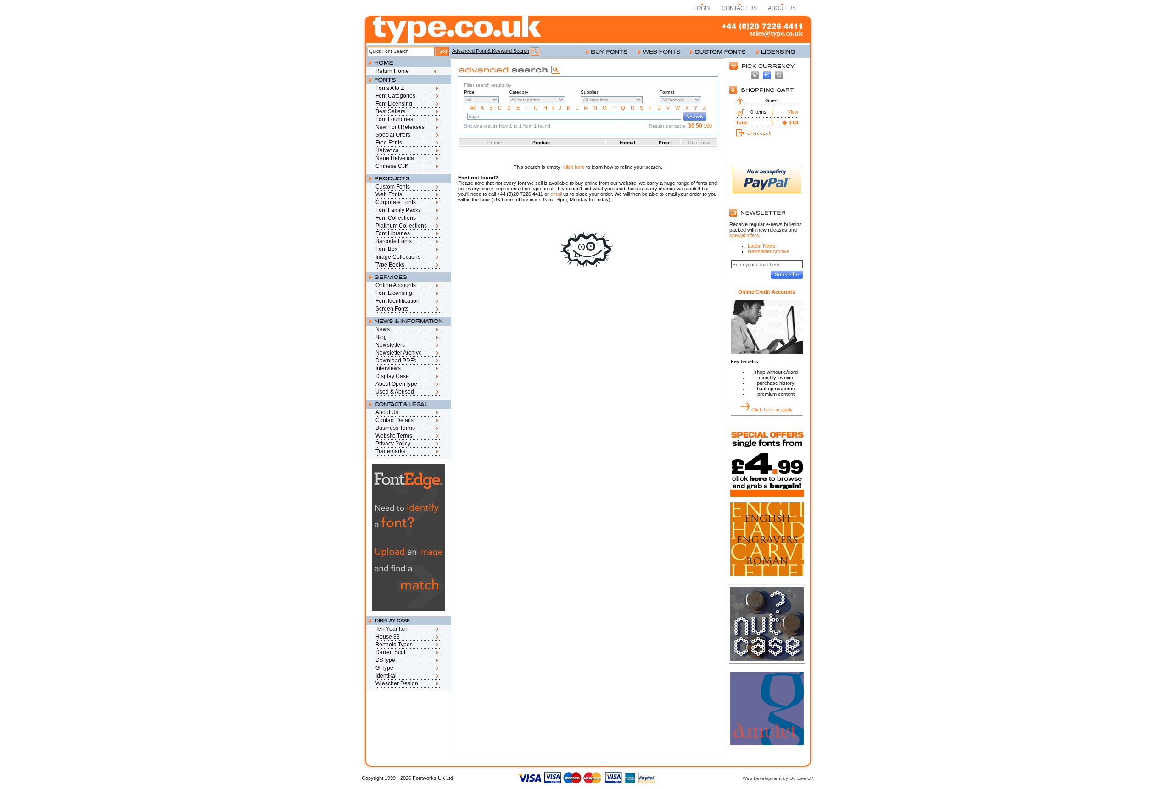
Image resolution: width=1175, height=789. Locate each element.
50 (699, 125)
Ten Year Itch (391, 629)
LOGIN (702, 8)
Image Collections (397, 257)
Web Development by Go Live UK (778, 778)
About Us (386, 412)
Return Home (392, 71)
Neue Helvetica (394, 158)
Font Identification (397, 301)
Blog (381, 337)
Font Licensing (393, 103)
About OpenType (396, 384)
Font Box (386, 249)
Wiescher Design (396, 683)
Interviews (388, 368)
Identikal (386, 675)
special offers (744, 235)
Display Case (392, 376)
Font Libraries (392, 233)
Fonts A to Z (389, 88)
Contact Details (394, 420)
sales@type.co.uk (776, 33)
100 (708, 125)
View (793, 112)
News (382, 329)
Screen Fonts (391, 309)
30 (691, 125)
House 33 (387, 636)
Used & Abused (394, 392)
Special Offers (392, 135)
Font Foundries (394, 119)
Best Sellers (390, 111)
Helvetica (387, 150)
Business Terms (395, 428)
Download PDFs (395, 360)
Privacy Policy (392, 443)
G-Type (384, 668)
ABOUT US (782, 8)
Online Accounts (395, 285)
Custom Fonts (392, 186)
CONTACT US (739, 8)
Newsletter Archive (398, 353)
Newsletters (390, 345)
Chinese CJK (391, 166)
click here (574, 167)
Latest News (762, 246)
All (472, 108)
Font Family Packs (398, 210)
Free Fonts (388, 142)
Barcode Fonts (393, 241)
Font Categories (395, 96)
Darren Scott (391, 652)
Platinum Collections (401, 225)
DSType (385, 660)
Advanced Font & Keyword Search (490, 51)
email (556, 194)
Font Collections (395, 218)
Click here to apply (772, 409)
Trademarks (390, 451)
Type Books (389, 264)
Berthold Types (394, 644)
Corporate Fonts (395, 202)
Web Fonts (388, 194)
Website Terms (393, 436)
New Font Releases (400, 127)
